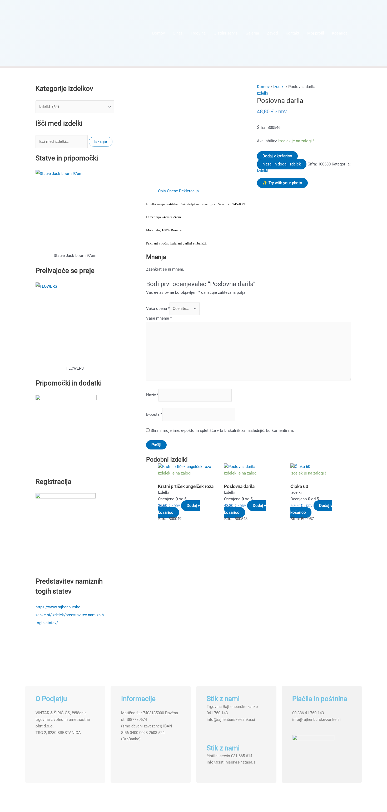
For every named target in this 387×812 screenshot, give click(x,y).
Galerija (252, 33)
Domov (158, 33)
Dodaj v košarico (277, 156)
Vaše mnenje (159, 318)
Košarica (340, 33)
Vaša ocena (158, 308)
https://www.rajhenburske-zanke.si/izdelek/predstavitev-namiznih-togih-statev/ (70, 615)
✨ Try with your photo (282, 182)
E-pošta (154, 414)
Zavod (272, 33)
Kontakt (292, 33)
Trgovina (198, 33)
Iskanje (100, 141)
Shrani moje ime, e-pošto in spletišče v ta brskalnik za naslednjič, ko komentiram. (222, 430)
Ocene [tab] (172, 191)
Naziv (152, 395)
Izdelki (279, 86)
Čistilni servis (226, 33)
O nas (178, 33)
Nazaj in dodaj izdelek (281, 164)
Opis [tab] (162, 191)
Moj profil (315, 33)
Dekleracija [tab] (189, 191)
